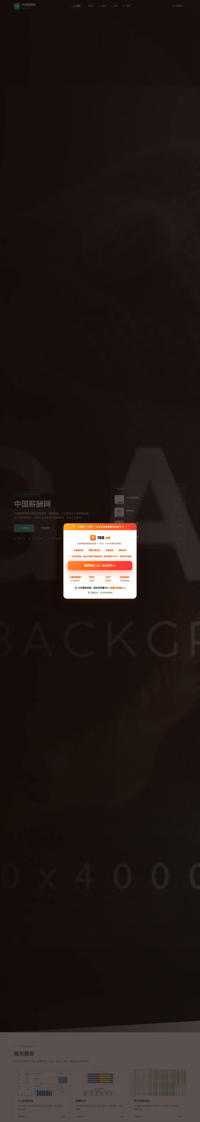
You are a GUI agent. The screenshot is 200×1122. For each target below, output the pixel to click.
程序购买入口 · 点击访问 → (100, 566)
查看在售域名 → (118, 587)
